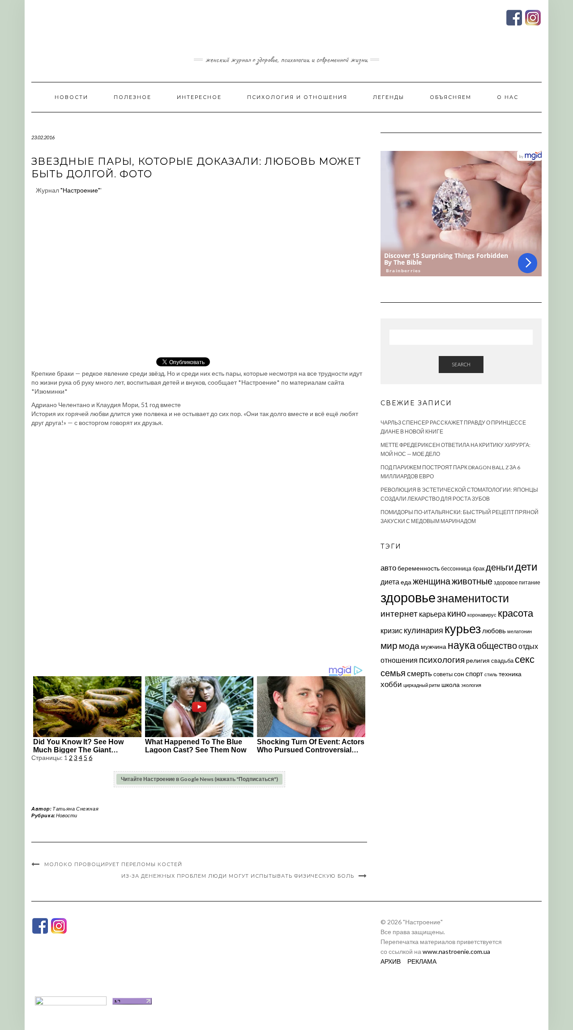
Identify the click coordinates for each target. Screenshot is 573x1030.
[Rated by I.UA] (71, 1000)
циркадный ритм (421, 685)
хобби (391, 684)
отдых (528, 646)
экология (471, 685)
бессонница (456, 568)
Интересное (199, 97)
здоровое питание (517, 582)
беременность (419, 568)
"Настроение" (80, 190)
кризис (391, 630)
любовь (494, 631)
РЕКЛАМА (421, 961)
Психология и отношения (297, 97)
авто (388, 567)
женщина (431, 581)
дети (526, 566)
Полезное (132, 97)
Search (461, 364)
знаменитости (473, 598)
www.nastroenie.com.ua (456, 951)
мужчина (433, 646)
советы (443, 674)
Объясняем (450, 97)
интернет (399, 613)
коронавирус (481, 615)
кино (456, 613)
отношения (399, 660)
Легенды (388, 97)
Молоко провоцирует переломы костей (113, 864)
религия (478, 660)
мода (409, 645)
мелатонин (519, 631)
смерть (419, 673)
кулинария (423, 630)
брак (478, 568)
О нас (507, 97)
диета (390, 582)
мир (389, 645)
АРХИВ (391, 961)
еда (406, 582)
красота (515, 613)
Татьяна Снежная (75, 808)
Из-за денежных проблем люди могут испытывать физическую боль (237, 876)
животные (472, 580)
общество (497, 645)
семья (393, 672)
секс (525, 659)
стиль (490, 674)
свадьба (502, 660)
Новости (71, 97)
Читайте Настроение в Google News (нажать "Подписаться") (199, 779)
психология (442, 659)
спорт (474, 674)
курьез (463, 628)
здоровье (408, 597)
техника (510, 674)
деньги (499, 567)
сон (459, 674)
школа (450, 684)
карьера (432, 613)
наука (461, 645)
